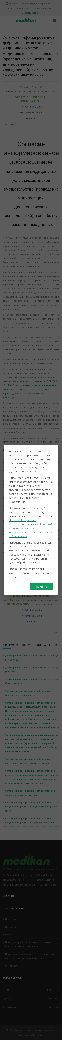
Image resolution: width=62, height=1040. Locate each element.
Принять (42, 586)
